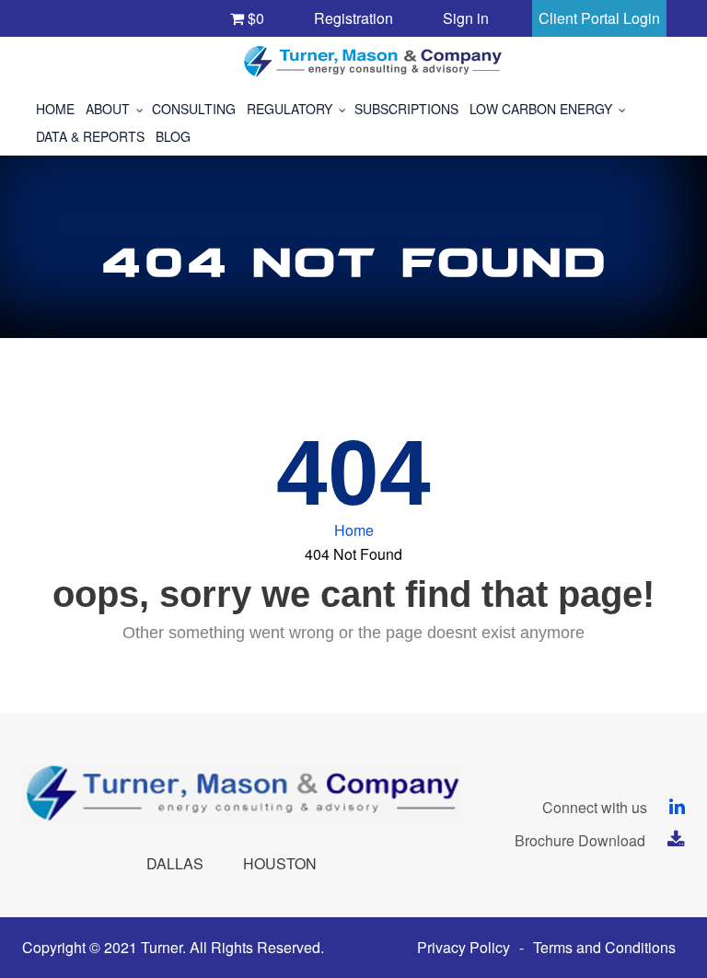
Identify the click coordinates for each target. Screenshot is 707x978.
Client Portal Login (599, 18)
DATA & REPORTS (90, 136)
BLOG (173, 136)
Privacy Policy (463, 947)
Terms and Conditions (604, 947)
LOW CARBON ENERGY (540, 108)
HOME (55, 108)
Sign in (466, 18)
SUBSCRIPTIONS (406, 108)
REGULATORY (289, 108)
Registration (353, 18)
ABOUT (108, 108)
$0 (254, 18)
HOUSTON (280, 863)
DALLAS (174, 863)
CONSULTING (194, 108)
